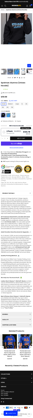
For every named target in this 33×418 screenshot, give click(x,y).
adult (15, 182)
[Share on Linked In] (19, 77)
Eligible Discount (6, 177)
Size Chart (14, 100)
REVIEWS (5, 314)
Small (3, 104)
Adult (9, 175)
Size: (9, 101)
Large (17, 104)
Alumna (20, 182)
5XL (12, 107)
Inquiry (19, 121)
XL (22, 104)
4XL (7, 107)
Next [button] (30, 40)
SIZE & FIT (5, 319)
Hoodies (8, 179)
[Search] (5, 5)
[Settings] (27, 5)
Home (2, 10)
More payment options (16, 147)
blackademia (11, 184)
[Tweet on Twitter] (15, 77)
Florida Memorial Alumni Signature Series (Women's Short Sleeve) (24, 353)
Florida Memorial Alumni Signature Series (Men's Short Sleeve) (9, 353)
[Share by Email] (24, 77)
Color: (5, 111)
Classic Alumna (24, 175)
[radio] (16, 132)
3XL (3, 107)
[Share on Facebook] (12, 77)
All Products (15, 175)
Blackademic (19, 184)
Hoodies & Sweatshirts (19, 179)
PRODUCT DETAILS (8, 193)
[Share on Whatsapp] (21, 77)
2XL (26, 104)
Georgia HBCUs (16, 177)
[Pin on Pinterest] (17, 77)
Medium (10, 104)
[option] (16, 28)
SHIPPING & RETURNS (9, 325)
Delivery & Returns (8, 121)
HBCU (23, 177)
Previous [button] (2, 40)
